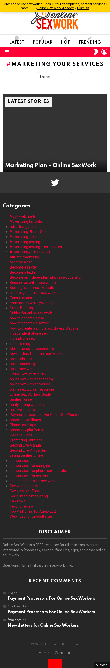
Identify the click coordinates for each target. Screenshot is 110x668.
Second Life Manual (26, 445)
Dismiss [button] (83, 8)
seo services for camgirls (30, 466)
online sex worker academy (32, 379)
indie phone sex (22, 338)
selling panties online (26, 455)
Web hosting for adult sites (31, 516)
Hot (65, 43)
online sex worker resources (32, 389)
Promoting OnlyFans (26, 440)
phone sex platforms (26, 430)
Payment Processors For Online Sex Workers (45, 415)
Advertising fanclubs (26, 221)
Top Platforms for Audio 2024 (34, 511)
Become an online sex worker (33, 282)
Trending (89, 43)
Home (44, 653)
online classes (21, 359)
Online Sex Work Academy (56, 8)
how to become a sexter (29, 323)
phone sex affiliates (25, 420)
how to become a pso (27, 318)
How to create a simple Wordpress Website (44, 328)
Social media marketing (29, 496)
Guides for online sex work (31, 313)
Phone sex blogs (23, 425)
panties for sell (22, 399)
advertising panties (25, 227)
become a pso (21, 262)
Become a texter (23, 272)
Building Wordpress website (32, 288)
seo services (20, 460)
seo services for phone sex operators (39, 471)
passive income (22, 410)
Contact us (62, 653)
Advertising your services (30, 252)
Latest (16, 43)
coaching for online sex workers (35, 293)
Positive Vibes (21, 435)
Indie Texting (20, 344)
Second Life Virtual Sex (28, 450)
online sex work (22, 369)
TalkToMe (18, 501)
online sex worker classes (30, 384)
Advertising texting (25, 242)
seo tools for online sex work (33, 481)
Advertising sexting (25, 237)
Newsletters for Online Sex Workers (43, 625)
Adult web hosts (23, 216)
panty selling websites (27, 405)
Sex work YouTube (25, 491)
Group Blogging (22, 308)
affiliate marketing (24, 257)
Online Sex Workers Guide (30, 394)
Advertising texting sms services (36, 247)
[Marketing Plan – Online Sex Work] (55, 133)
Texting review (21, 506)
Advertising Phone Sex (28, 232)
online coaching (22, 364)
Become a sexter (23, 267)
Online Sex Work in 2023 (29, 374)
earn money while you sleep (32, 303)
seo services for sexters (29, 476)
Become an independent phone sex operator (46, 277)
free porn (15, 620)
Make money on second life (32, 349)
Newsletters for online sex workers (37, 354)
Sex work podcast (24, 486)
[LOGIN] (104, 52)
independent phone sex (29, 333)
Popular (42, 43)
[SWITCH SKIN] (96, 52)
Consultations (21, 298)
